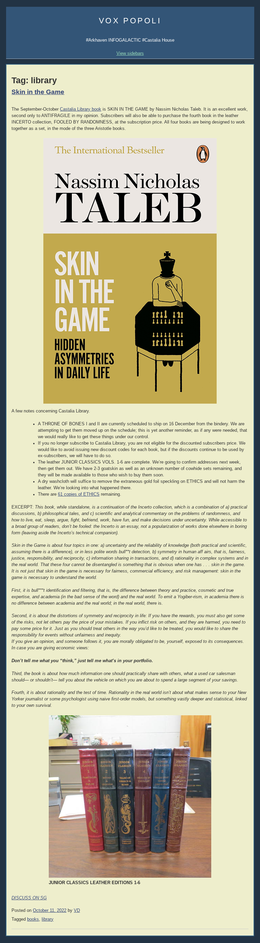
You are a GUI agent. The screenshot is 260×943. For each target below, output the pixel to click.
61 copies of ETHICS (79, 494)
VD (77, 910)
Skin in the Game (38, 91)
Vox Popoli (130, 20)
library (47, 919)
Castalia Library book (80, 109)
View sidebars (130, 53)
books (33, 919)
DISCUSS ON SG (29, 898)
